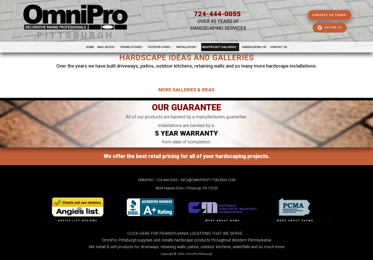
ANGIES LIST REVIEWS (78, 220)
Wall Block (105, 47)
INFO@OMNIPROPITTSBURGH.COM (207, 180)
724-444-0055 (217, 14)
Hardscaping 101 (254, 47)
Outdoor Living (159, 47)
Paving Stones (131, 47)
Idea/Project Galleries (219, 47)
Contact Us (278, 47)
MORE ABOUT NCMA (222, 220)
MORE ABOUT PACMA (295, 220)
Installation (186, 47)
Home (90, 47)
